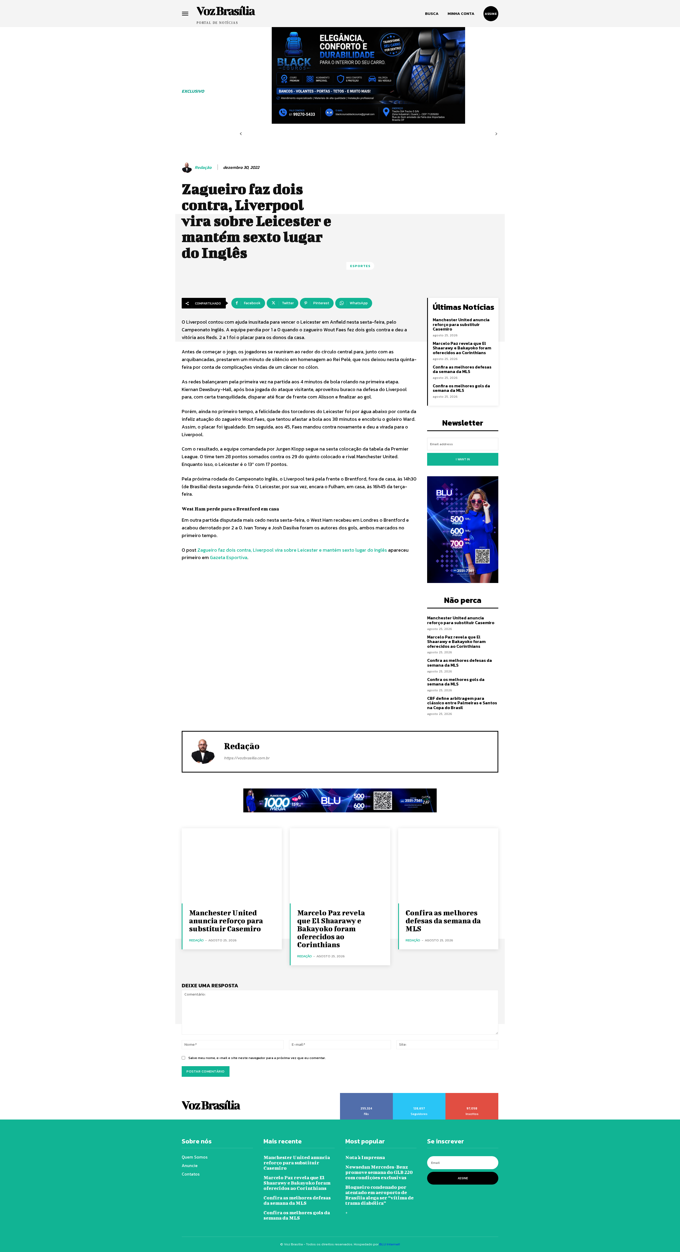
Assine (463, 1178)
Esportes (360, 265)
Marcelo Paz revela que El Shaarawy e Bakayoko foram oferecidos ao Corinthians (462, 348)
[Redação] (188, 167)
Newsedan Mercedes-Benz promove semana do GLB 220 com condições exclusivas (379, 1172)
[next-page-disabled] (496, 134)
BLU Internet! (389, 1244)
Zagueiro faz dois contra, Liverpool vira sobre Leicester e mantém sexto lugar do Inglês (292, 550)
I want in (463, 459)
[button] (432, 13)
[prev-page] (240, 134)
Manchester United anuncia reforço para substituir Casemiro (461, 324)
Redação (203, 167)
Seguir (419, 1095)
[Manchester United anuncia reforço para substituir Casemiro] (232, 865)
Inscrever (472, 1095)
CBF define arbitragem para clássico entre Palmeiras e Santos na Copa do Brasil (462, 703)
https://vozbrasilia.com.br (246, 758)
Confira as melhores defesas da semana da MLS (462, 369)
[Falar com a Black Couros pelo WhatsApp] (368, 75)
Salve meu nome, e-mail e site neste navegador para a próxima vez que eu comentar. (257, 1057)
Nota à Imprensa (365, 1157)
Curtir (366, 1095)
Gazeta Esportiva (228, 557)
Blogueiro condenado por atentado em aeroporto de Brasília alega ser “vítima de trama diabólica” (379, 1195)
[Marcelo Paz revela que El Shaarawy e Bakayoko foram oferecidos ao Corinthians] (340, 865)
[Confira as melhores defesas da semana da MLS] (448, 865)
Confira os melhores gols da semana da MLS (461, 388)
